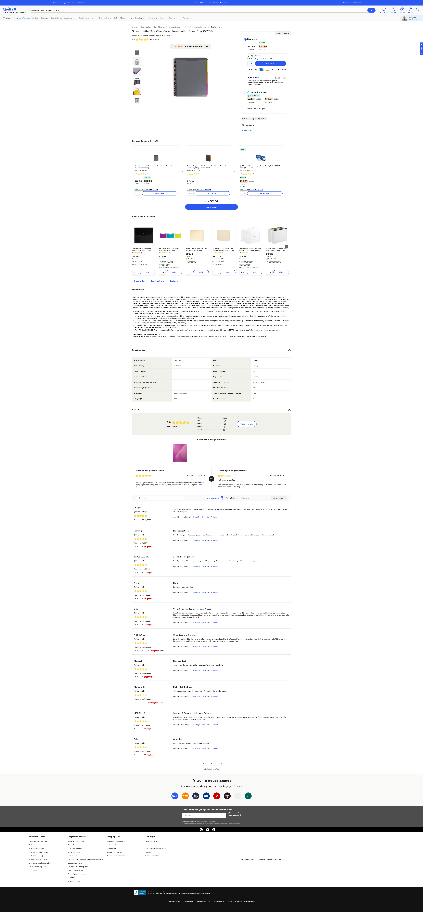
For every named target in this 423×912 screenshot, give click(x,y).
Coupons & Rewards (22, 18)
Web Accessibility (152, 856)
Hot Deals (35, 18)
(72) (225, 418)
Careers (148, 852)
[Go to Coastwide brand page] (185, 796)
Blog (147, 845)
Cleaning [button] (138, 18)
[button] (371, 10)
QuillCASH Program (75, 848)
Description (139, 281)
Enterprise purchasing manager (79, 867)
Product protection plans (77, 874)
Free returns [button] (249, 125)
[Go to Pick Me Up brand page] (196, 796)
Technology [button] (173, 18)
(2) (225, 424)
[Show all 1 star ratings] (212, 429)
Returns (32, 845)
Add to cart (270, 63)
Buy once (252, 39)
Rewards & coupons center (117, 856)
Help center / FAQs (36, 856)
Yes (196, 517)
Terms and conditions (201, 821)
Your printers (111, 848)
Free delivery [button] (192, 261)
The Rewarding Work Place (155, 848)
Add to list (248, 130)
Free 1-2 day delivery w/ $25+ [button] (170, 267)
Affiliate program (74, 881)
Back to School (56, 18)
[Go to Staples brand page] (217, 796)
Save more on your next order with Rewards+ (70, 3)
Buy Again (45, 18)
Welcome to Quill (151, 841)
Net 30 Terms (73, 856)
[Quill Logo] (9, 9)
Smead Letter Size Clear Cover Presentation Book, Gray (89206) (155, 167)
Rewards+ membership (76, 841)
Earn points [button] (282, 33)
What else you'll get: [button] (256, 109)
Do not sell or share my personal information (241, 901)
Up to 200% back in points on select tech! (211, 3)
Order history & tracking (38, 841)
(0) (224, 430)
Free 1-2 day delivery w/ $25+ (256, 119)
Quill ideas (71, 877)
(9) (225, 421)
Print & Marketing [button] (86, 18)
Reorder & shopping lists (116, 841)
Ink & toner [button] (151, 18)
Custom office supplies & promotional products (85, 859)
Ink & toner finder (113, 845)
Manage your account (37, 848)
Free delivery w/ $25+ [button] (141, 264)
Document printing (75, 863)
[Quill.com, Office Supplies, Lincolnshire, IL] (140, 893)
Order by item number (115, 852)
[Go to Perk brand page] (206, 796)
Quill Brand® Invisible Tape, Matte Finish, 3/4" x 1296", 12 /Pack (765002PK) (260, 167)
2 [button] (207, 763)
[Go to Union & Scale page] (237, 796)
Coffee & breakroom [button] (122, 18)
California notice (202, 901)
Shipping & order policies (38, 859)
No (205, 517)
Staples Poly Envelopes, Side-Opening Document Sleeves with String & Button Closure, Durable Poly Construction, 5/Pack (250, 249)
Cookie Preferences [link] (218, 901)
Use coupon (234, 815)
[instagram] (201, 829)
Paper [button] (162, 18)
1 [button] (203, 763)
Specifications (157, 281)
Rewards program (74, 845)
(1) (224, 427)
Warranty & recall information (40, 863)
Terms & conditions (174, 901)
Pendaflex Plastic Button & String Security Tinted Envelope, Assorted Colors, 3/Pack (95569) (169, 249)
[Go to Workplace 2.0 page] (248, 796)
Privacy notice (188, 901)
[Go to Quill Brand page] (175, 796)
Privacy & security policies (38, 867)
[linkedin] (207, 829)
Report (215, 517)
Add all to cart (211, 207)
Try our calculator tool (272, 82)
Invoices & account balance (39, 852)
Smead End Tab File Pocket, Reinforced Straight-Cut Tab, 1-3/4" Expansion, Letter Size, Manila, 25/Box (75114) (223, 249)
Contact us (33, 870)
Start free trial (280, 78)
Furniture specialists (75, 870)
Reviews (173, 281)
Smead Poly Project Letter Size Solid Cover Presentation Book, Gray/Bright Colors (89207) (208, 167)
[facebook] (213, 829)
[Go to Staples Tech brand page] (227, 796)
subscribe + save (70, 18)
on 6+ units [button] (250, 261)
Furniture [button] (186, 18)
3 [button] (211, 763)
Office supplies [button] (103, 18)
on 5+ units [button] (170, 261)
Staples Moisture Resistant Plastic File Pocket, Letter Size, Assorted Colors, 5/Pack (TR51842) (277, 249)
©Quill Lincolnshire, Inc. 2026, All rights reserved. (162, 893)
